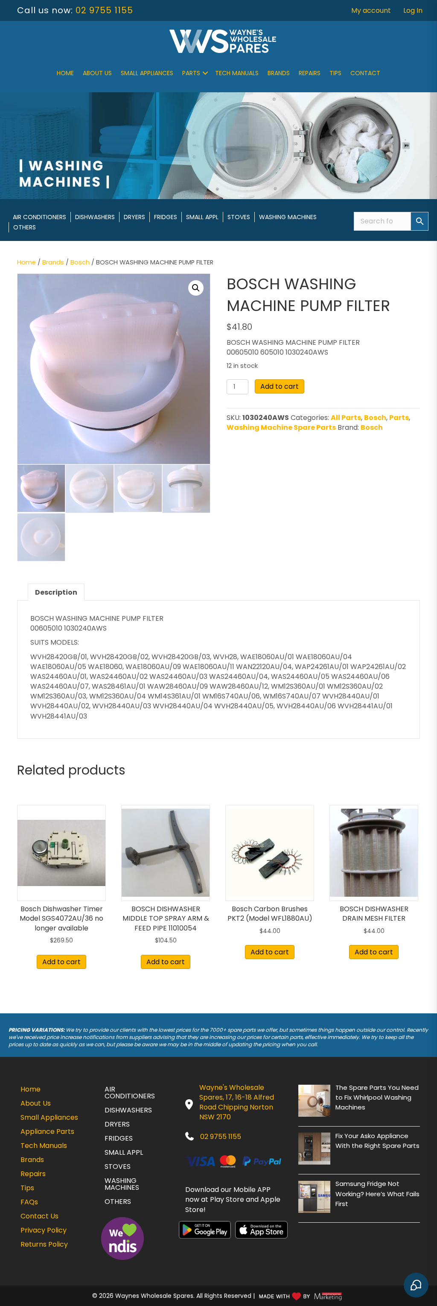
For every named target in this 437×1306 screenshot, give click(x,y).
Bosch (80, 262)
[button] (205, 73)
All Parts (346, 418)
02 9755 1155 (104, 10)
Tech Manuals (237, 73)
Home (65, 73)
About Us (97, 73)
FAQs (29, 1202)
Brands (279, 73)
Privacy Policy (43, 1230)
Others (24, 227)
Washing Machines (288, 217)
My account (371, 10)
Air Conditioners (39, 217)
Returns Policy (44, 1244)
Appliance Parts (47, 1131)
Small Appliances (147, 73)
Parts (191, 73)
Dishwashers (95, 217)
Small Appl (202, 217)
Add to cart (279, 386)
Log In (412, 10)
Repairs (309, 73)
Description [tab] (56, 592)
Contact (365, 73)
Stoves (238, 217)
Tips (335, 73)
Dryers (134, 217)
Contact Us (39, 1216)
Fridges (165, 217)
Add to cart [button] (61, 962)
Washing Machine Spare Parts (281, 427)
